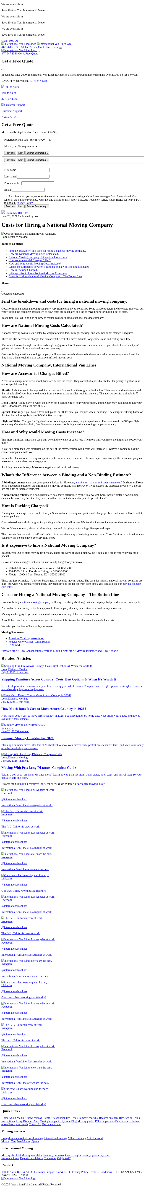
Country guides (90, 1155)
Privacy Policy (24, 202)
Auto (36, 1121)
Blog (74, 1121)
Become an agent (109, 1117)
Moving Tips (8, 1141)
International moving (55, 1138)
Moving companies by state (55, 1121)
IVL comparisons (104, 1121)
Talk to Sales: (17, 1172)
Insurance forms (10, 1158)
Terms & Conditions (101, 1172)
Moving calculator (32, 1155)
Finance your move (53, 1155)
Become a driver (51, 1124)
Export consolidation (31, 1158)
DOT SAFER (16, 644)
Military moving (77, 1138)
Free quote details (18, 1124)
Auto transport (95, 1138)
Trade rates (50, 1158)
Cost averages (73, 1155)
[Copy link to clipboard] (2, 291)
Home (4, 1117)
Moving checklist (11, 1155)
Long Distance (24, 1121)
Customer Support (52, 1172)
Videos (38, 1117)
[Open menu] (60, 48)
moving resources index (33, 783)
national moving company (36, 602)
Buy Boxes (121, 1121)
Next (20, 152)
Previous (10, 152)
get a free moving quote (91, 783)
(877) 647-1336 (39, 80)
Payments (105, 1155)
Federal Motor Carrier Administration (29, 641)
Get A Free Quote (28, 53)
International (8, 1121)
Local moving (35, 1138)
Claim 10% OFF (10, 40)
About (12, 1117)
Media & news (25, 1117)
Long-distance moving (14, 1138)
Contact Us (35, 1124)
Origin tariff (64, 1158)
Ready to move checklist (84, 1117)
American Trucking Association (26, 638)
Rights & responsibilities (56, 1117)
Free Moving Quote (28, 1141)
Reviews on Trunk (129, 1117)
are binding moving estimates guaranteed (98, 482)
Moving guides (85, 1121)
